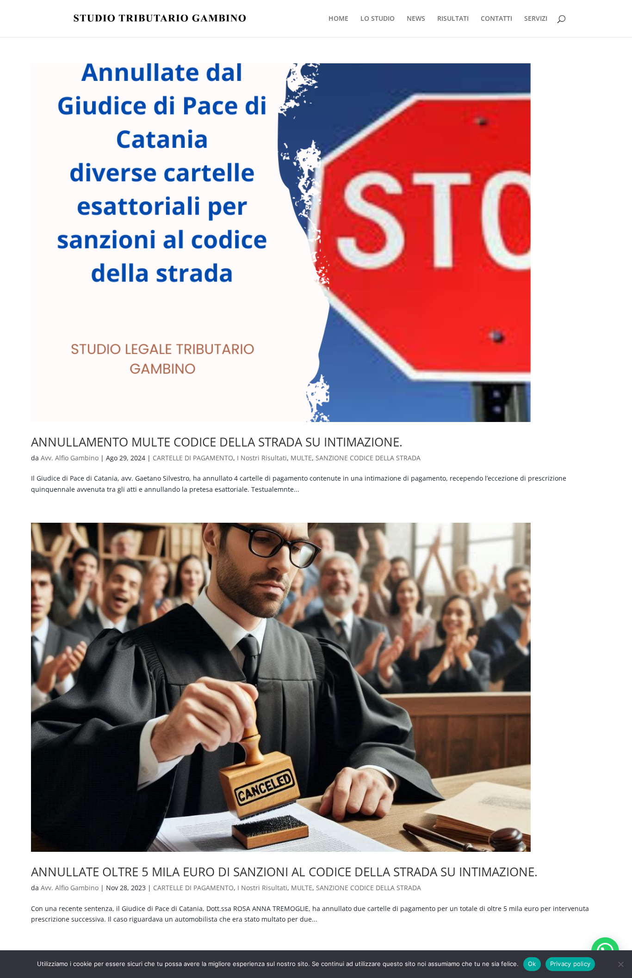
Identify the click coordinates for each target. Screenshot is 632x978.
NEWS (416, 19)
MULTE (301, 457)
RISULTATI (453, 19)
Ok (532, 963)
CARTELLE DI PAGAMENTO (193, 457)
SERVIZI (535, 19)
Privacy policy (570, 963)
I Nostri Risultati (262, 457)
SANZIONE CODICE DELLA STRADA (368, 457)
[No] (620, 964)
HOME (338, 19)
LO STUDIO (377, 19)
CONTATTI (496, 19)
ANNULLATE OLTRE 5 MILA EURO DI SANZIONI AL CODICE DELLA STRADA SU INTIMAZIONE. (284, 871)
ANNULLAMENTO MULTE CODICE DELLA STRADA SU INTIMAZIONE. (217, 442)
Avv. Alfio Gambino (70, 457)
